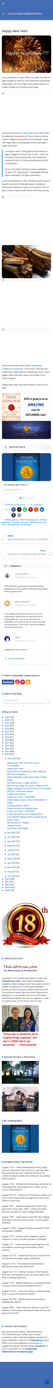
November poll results (17, 828)
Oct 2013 (11, 837)
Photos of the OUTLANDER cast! (22, 808)
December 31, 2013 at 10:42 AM (26, 577)
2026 (7, 717)
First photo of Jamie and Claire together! (27, 771)
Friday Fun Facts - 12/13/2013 (20, 811)
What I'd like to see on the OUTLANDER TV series (27, 801)
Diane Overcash (22, 601)
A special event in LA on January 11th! (25, 814)
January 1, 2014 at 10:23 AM (25, 641)
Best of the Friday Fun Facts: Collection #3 (27, 785)
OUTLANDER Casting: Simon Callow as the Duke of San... (27, 818)
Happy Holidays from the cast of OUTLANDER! (29, 788)
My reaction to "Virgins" (18, 822)
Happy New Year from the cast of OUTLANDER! (23, 764)
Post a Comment (16, 658)
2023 (7, 725)
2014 (7, 751)
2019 (7, 737)
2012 (7, 879)
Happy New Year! (15, 768)
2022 (7, 728)
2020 (7, 734)
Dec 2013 (11, 758)
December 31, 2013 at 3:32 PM (25, 605)
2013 (7, 754)
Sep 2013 (11, 841)
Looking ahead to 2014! (18, 805)
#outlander (25, 524)
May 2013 (12, 858)
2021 (7, 731)
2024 (7, 723)
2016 (7, 745)
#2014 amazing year (29, 520)
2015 (7, 748)
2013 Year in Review (16, 774)
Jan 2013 (11, 876)
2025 (7, 720)
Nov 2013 (11, 832)
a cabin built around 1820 (32, 133)
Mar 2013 (11, 867)
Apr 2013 (11, 863)
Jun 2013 (11, 854)
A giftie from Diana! (16, 794)
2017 (7, 742)
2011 (7, 881)
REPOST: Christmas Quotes (20, 791)
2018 (7, 740)
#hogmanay (13, 524)
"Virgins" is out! (14, 825)
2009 (7, 887)
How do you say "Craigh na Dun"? (22, 782)
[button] (13, 509)
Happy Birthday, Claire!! (15, 485)
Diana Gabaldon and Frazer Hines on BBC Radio (27, 778)
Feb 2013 (11, 871)
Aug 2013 (11, 845)
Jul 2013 (11, 850)
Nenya (17, 637)
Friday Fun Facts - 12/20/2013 (21, 797)
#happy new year (20, 522)
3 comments (37, 504)
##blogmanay (12, 520)
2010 (7, 884)
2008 (7, 890)
